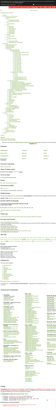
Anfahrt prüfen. (6, 276)
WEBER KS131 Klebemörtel (30, 328)
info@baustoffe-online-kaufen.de (11, 251)
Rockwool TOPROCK (51, 300)
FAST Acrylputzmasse (29, 308)
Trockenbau (38, 216)
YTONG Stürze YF (50, 350)
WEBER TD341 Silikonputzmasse (32, 340)
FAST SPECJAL (31, 297)
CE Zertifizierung (7, 265)
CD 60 (4, 297)
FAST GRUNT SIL (29, 381)
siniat (6, 241)
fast (44, 237)
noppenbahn (39, 239)
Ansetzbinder (27, 358)
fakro (42, 237)
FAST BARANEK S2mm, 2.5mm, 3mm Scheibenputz (32, 320)
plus (53, 239)
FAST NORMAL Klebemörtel (31, 311)
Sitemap (5, 271)
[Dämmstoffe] (4, 153)
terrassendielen (27, 241)
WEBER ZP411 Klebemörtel (30, 342)
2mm (13, 237)
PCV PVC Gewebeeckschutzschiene (32, 360)
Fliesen (18, 216)
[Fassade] (24, 153)
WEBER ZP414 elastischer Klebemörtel (33, 345)
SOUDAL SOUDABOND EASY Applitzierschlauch (31, 376)
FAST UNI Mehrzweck (29, 367)
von (33, 241)
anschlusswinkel (23, 237)
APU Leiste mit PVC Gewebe (31, 359)
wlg (42, 241)
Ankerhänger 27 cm (7, 315)
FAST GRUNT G (28, 378)
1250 (51, 241)
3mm (17, 237)
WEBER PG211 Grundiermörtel (31, 333)
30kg (15, 237)
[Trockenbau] (4, 158)
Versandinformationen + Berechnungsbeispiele (11, 210)
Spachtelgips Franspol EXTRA (9, 349)
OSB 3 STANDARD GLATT (8, 360)
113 (45, 241)
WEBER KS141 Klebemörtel (30, 331)
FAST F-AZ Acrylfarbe (29, 314)
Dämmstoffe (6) (4, 150)
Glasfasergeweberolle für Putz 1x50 (10, 328)
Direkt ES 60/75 (7, 312)
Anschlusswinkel (6, 304)
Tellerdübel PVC (28, 354)
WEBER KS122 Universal (30, 329)
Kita (24, 216)
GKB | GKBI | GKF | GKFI (8, 357)
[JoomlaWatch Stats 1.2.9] (10, 281)
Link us (5, 272)
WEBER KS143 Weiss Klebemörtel (32, 332)
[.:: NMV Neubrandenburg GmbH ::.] (9, 182)
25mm (11, 237)
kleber (21, 239)
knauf (24, 239)
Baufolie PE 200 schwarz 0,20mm (10, 340)
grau (11, 239)
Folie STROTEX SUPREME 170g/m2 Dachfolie (12, 342)
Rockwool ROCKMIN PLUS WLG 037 (9, 222)
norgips (47, 239)
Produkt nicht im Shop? (8, 275)
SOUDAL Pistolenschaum (30, 371)
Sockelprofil (27, 356)
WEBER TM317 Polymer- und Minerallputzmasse (31, 337)
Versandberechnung (7, 269)
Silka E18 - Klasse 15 (51, 345)
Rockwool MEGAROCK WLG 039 (8, 228)
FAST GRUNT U (28, 379)
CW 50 (4, 299)
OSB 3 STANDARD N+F (8, 361)
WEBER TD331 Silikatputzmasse (32, 341)
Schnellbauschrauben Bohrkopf (9, 336)
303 (49, 241)
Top (1, 211)
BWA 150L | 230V (50, 358)
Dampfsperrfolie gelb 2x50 (8, 343)
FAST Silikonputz (28, 309)
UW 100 (11, 300)
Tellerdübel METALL (29, 355)
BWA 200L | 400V (50, 359)
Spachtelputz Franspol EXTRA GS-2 (10, 348)
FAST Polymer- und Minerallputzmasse (33, 307)
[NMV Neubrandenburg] (6, 166)
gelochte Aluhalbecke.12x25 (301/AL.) (10, 320)
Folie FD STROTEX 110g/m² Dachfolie (11, 341)
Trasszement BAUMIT (29, 363)
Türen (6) (24, 155)
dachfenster (34, 237)
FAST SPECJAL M (31, 300)
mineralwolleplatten (34, 239)
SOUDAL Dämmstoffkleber (30, 372)
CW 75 (8, 299)
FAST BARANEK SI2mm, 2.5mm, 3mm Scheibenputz (32, 322)
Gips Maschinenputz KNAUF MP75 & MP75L (34, 361)
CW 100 (11, 299)
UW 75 (8, 300)
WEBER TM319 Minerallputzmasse (32, 338)
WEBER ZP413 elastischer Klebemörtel (33, 344)
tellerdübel (22, 241)
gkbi (6, 239)
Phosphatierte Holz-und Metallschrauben (11, 333)
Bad (2, 216)
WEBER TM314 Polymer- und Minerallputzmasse (31, 335)
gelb (50, 237)
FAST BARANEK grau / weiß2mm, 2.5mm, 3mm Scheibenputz (32, 318)
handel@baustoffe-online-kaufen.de (16, 198)
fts (48, 237)
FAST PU (27, 368)
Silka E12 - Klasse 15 (51, 344)
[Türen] (24, 158)
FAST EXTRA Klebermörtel (30, 312)
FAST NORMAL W (32, 302)
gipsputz (2, 239)
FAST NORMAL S (31, 295)
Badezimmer (5, 216)
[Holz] (45, 153)
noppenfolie (43, 239)
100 (44, 241)
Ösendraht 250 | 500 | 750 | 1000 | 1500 (11, 317)
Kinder (21, 216)
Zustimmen (20, 4)
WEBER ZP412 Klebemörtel (30, 343)
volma (30, 241)
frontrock (46, 237)
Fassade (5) (24, 150)
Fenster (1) (46, 155)
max (30, 239)
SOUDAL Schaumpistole (30, 374)
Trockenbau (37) (4, 155)
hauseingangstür (16, 239)
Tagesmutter (28, 216)
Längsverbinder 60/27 (7, 307)
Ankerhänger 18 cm (7, 316)
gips (54, 237)
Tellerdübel (33, 216)
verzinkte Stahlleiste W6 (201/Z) (9, 321)
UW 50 (4, 300)
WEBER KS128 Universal (30, 330)
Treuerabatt (5, 277)
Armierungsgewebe (29, 357)
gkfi (10, 239)
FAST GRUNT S (28, 380)
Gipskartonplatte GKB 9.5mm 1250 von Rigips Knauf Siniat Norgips (16, 230)
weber (38, 241)
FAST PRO (27, 366)
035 (1, 237)
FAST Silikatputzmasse (30, 310)
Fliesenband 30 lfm (7, 327)
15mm (6, 237)
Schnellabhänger (6, 310)
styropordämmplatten (16, 241)
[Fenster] (46, 158)
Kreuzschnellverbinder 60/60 (9, 309)
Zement (26, 362)
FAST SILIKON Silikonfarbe (30, 315)
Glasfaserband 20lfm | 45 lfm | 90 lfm (10, 326)
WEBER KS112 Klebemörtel (30, 326)
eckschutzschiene (38, 237)
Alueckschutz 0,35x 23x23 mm (9, 318)
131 (47, 241)
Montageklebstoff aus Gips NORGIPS (11, 347)
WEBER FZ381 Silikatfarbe (30, 347)
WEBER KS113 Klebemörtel (30, 327)
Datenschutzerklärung (19, 2)
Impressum (5, 267)
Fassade (15, 216)
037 (4, 237)
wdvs (35, 241)
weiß (40, 241)
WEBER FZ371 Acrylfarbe (30, 346)
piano (51, 239)
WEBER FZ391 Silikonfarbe (30, 348)
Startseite (2, 135)
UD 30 (4, 298)
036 (2, 237)
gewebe (52, 237)
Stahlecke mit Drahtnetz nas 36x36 (10, 319)
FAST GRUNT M (28, 304)
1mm (8, 237)
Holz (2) (45, 150)
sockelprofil (11, 241)
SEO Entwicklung (7, 274)
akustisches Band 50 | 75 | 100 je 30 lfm (11, 332)
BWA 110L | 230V (50, 357)
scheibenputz (3, 241)
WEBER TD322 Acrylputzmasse (31, 339)
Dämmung (10, 216)
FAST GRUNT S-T (29, 306)
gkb (4, 239)
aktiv (19, 237)
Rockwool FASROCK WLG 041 (8, 225)
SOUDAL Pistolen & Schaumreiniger (32, 373)
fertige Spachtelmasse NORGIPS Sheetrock (12, 351)
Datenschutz (6, 278)
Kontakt (5, 270)
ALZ (4, 266)
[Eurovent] (4, 188)
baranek (31, 237)
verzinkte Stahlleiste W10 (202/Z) (10, 322)
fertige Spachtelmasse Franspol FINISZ (11, 350)
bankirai (28, 237)
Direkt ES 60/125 (7, 314)
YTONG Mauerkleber (51, 349)
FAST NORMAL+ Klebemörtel (31, 313)
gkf (8, 239)
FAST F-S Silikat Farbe (29, 316)
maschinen (28, 239)
